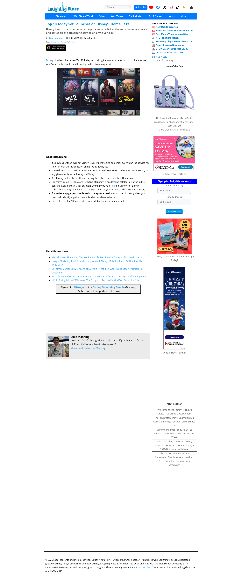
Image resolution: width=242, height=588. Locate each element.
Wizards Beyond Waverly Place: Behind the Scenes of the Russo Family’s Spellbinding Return (100, 276)
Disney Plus (55, 42)
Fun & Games (155, 16)
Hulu (113, 185)
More (183, 16)
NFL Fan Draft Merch (167, 37)
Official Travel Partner (174, 173)
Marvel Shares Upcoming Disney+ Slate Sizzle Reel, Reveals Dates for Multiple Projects (97, 257)
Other (102, 16)
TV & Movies (135, 16)
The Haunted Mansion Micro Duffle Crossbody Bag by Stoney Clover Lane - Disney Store (174, 122)
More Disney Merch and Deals (174, 129)
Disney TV (64, 42)
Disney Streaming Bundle (109, 287)
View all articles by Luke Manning (88, 348)
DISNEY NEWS (159, 57)
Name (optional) (174, 185)
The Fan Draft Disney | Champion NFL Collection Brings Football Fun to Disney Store (174, 421)
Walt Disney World (83, 16)
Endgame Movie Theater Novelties (175, 30)
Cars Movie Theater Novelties (172, 34)
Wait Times (117, 16)
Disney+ (50, 60)
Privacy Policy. (143, 567)
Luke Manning (56, 38)
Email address (174, 196)
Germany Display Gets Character (174, 41)
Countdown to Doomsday (170, 45)
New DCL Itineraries (167, 26)
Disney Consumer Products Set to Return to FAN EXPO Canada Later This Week (174, 433)
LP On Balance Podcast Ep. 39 (172, 48)
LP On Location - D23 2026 (170, 52)
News (171, 16)
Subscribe (140, 7)
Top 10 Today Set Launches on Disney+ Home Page (88, 24)
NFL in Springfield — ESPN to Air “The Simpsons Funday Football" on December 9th (95, 280)
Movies (72, 42)
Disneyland (61, 16)
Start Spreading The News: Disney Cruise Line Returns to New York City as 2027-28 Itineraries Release (174, 445)
